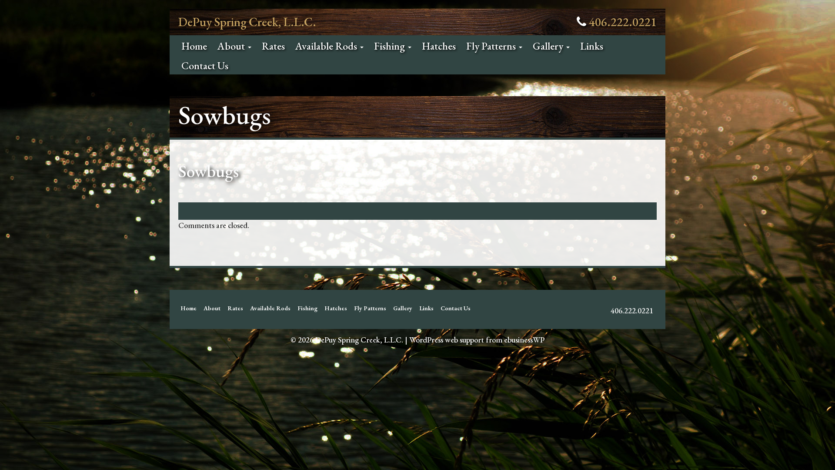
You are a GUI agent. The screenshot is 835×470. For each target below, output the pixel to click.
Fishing (390, 46)
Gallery (549, 46)
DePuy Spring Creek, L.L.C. (247, 22)
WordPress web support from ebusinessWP (476, 340)
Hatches (439, 46)
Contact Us (204, 65)
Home (194, 46)
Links (591, 46)
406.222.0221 (623, 22)
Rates (273, 46)
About (232, 46)
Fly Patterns (492, 46)
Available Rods (327, 46)
